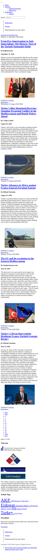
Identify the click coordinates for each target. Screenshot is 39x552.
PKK (14, 508)
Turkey (7, 512)
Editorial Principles (15, 8)
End (6, 436)
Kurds (35, 506)
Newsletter (4, 527)
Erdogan (8, 505)
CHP (12, 501)
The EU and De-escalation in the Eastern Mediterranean (17, 259)
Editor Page (12, 10)
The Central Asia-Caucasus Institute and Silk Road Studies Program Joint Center (21, 548)
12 (5, 427)
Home (7, 5)
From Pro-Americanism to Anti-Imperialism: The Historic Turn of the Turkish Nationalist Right (18, 44)
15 (5, 432)
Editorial (7, 7)
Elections (25, 501)
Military (4, 509)
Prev (6, 414)
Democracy (18, 501)
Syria (24, 509)
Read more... (5, 102)
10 (5, 423)
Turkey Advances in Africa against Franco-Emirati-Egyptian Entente (18, 186)
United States (18, 513)
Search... (3, 17)
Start (6, 412)
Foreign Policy (23, 506)
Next (6, 434)
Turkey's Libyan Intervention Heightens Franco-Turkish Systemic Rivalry (19, 336)
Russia (19, 509)
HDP (31, 506)
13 (5, 429)
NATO (9, 509)
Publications (8, 12)
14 (5, 430)
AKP (6, 500)
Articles (11, 14)
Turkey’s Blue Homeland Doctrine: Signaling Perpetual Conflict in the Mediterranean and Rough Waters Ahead (19, 112)
